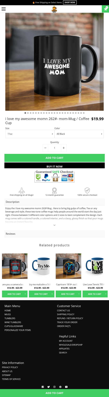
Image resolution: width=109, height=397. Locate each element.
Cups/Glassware (14, 326)
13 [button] (57, 113)
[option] (54, 62)
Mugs (8, 314)
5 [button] (36, 113)
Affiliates (64, 348)
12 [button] (54, 113)
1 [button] (25, 113)
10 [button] (49, 113)
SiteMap (6, 375)
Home (8, 310)
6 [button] (38, 113)
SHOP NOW (70, 2)
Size (7, 128)
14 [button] (60, 113)
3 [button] (30, 113)
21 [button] (78, 113)
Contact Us (63, 310)
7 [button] (41, 113)
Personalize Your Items (18, 330)
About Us (7, 371)
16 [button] (65, 113)
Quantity (54, 142)
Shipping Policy (65, 314)
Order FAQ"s (64, 326)
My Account (66, 340)
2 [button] (28, 113)
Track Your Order (67, 322)
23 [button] (84, 113)
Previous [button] (7, 62)
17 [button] (68, 113)
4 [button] (33, 113)
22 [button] (81, 113)
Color (57, 128)
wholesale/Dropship (71, 344)
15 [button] (62, 113)
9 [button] (46, 113)
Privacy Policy (10, 367)
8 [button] (44, 113)
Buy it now (54, 166)
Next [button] (102, 62)
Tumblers (10, 318)
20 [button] (76, 113)
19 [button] (73, 113)
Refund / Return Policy (70, 318)
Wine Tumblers (13, 322)
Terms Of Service (11, 379)
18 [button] (70, 113)
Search (63, 352)
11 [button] (52, 113)
